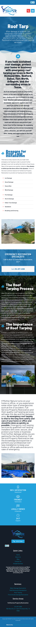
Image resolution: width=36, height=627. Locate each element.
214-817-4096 (18, 606)
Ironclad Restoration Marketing (21, 624)
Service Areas (18, 598)
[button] (33, 11)
